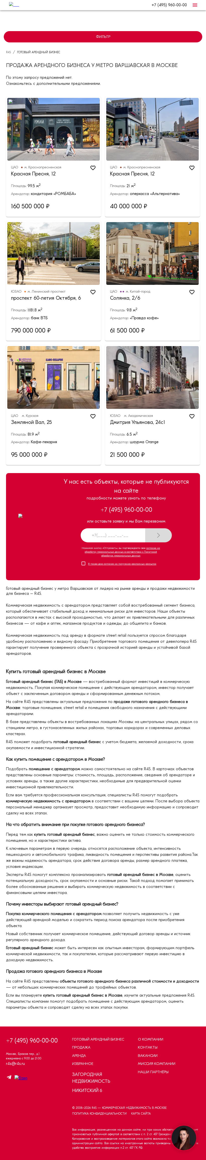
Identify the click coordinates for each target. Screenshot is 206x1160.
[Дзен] (19, 1078)
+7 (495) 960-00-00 (169, 5)
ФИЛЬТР (103, 36)
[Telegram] (9, 1078)
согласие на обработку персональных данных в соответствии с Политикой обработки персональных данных (122, 552)
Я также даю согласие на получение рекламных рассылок (122, 563)
